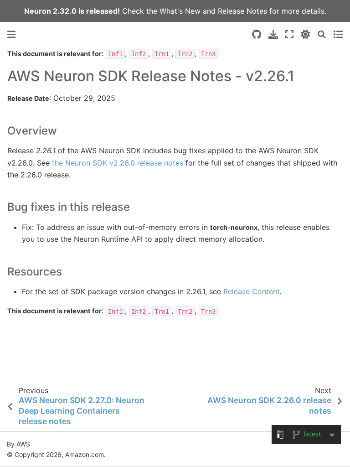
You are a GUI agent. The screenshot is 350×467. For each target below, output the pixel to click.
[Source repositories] (256, 34)
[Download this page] (273, 34)
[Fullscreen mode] (289, 34)
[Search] (321, 34)
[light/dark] (305, 34)
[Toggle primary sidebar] (11, 34)
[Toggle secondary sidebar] (337, 34)
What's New (180, 11)
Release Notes (242, 11)
